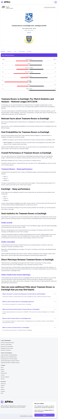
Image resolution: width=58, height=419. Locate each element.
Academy (3, 391)
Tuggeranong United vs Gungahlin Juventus (10, 362)
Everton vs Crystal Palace (6, 344)
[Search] (53, 2)
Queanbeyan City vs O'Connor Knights (9, 358)
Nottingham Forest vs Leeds (7, 348)
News (2, 393)
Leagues (3, 385)
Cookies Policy (48, 410)
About (2, 367)
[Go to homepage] (5, 2)
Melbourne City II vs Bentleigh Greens (9, 356)
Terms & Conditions (5, 376)
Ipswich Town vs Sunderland (7, 346)
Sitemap (2, 378)
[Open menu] (55, 2)
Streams (2, 389)
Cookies (2, 375)
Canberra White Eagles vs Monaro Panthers (10, 360)
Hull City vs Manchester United (7, 342)
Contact (2, 371)
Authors (2, 369)
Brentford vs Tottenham (6, 350)
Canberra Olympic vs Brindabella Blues (9, 355)
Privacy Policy (4, 373)
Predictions (3, 383)
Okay (44, 415)
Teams (2, 387)
